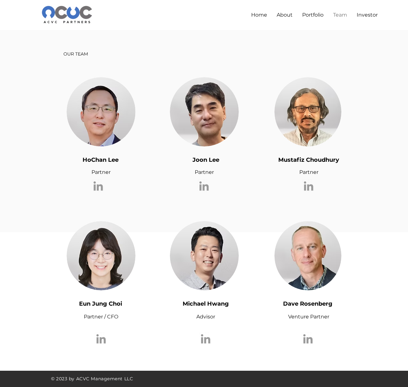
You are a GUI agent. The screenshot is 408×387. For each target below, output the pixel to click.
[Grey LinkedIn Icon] (98, 186)
